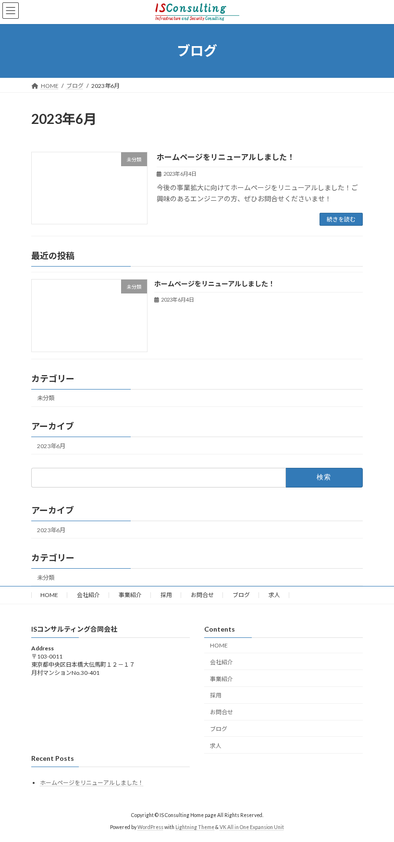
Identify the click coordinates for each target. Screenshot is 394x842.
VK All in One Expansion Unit (252, 827)
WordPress (150, 827)
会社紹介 (88, 594)
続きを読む (341, 219)
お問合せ (202, 594)
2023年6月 (51, 446)
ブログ (241, 594)
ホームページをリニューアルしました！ (226, 156)
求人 (274, 594)
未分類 (45, 398)
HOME (49, 594)
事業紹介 (130, 594)
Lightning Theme (194, 827)
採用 (166, 594)
